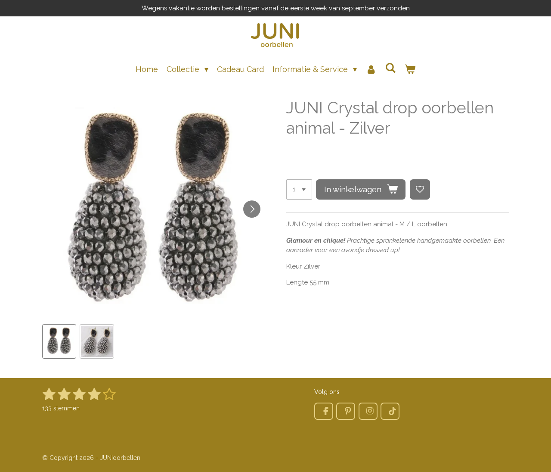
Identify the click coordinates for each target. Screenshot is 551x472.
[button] (59, 341)
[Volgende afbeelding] (251, 209)
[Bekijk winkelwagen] (410, 69)
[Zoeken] (390, 68)
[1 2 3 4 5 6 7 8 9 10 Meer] (299, 189)
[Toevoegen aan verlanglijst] (420, 189)
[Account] (371, 69)
